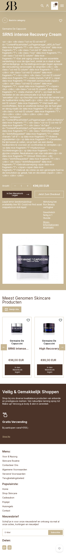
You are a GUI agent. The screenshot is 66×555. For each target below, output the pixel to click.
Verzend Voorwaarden (13, 474)
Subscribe (55, 532)
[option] (33, 259)
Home (5, 489)
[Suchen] (42, 5)
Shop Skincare (9, 493)
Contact (6, 510)
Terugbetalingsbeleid (13, 478)
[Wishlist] (60, 20)
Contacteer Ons (10, 465)
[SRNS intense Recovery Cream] (17, 327)
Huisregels (7, 506)
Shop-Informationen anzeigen (51, 225)
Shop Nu (6, 437)
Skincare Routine (10, 460)
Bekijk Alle (14, 309)
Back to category (17, 20)
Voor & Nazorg (9, 456)
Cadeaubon (8, 497)
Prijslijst (6, 502)
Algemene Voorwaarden (14, 469)
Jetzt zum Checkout (49, 194)
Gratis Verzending (14, 422)
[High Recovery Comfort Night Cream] (49, 327)
